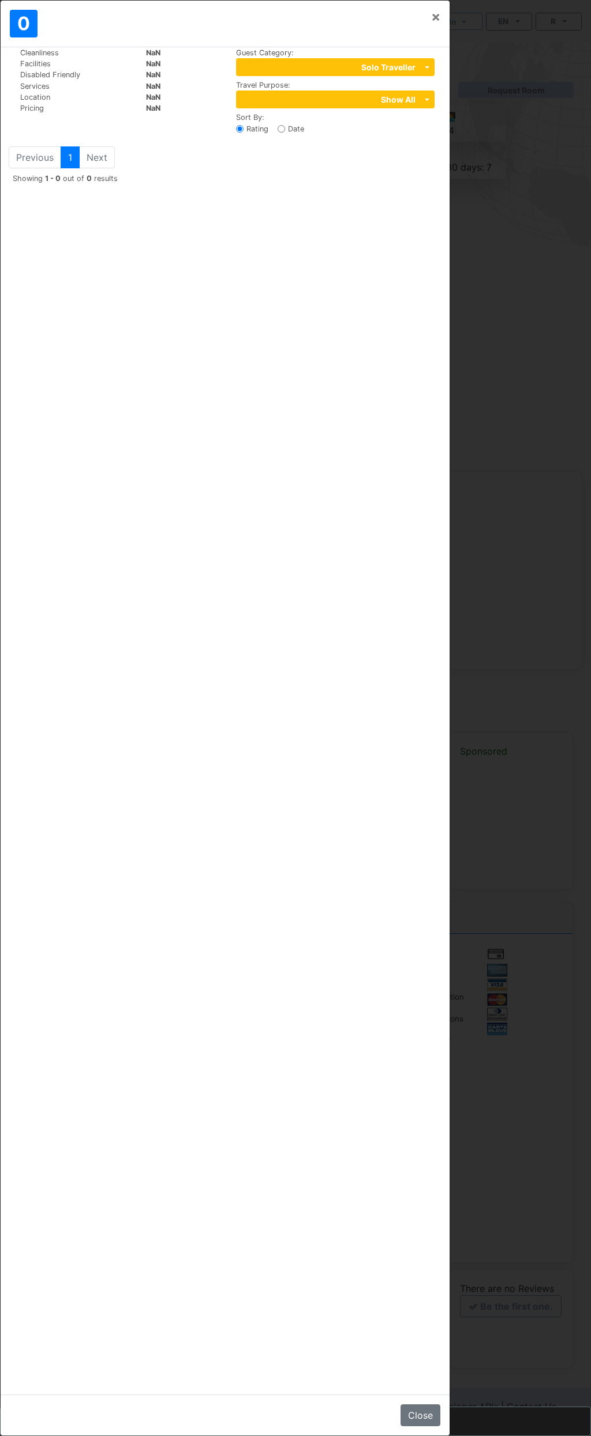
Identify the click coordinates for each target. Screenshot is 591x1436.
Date (296, 129)
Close (420, 1415)
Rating (257, 129)
